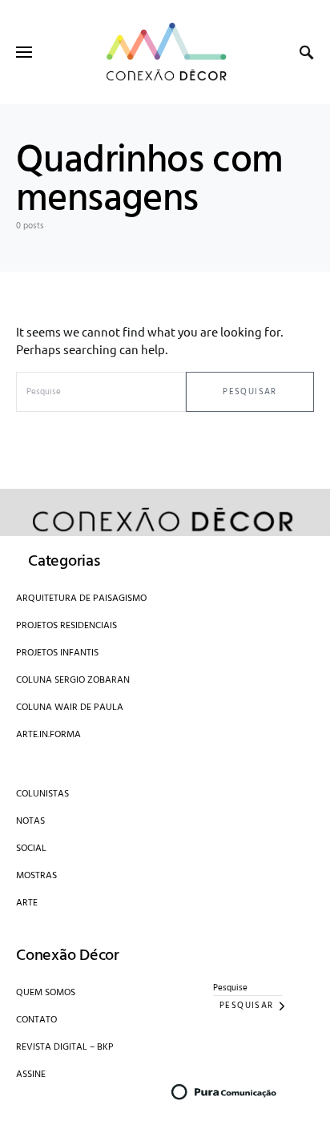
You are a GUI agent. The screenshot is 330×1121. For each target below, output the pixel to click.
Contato (36, 1020)
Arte (27, 903)
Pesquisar (249, 392)
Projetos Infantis (57, 653)
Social (31, 849)
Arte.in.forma (48, 735)
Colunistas (42, 794)
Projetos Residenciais (66, 626)
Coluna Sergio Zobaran (73, 680)
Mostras (36, 876)
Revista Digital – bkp (65, 1047)
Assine (31, 1075)
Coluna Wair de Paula (69, 708)
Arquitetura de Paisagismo (81, 599)
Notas (30, 821)
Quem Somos (45, 993)
